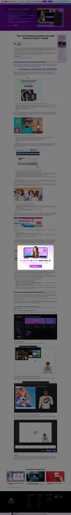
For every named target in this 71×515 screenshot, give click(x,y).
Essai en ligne (35, 266)
